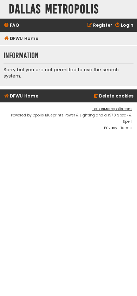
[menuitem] (11, 25)
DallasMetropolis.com (112, 109)
